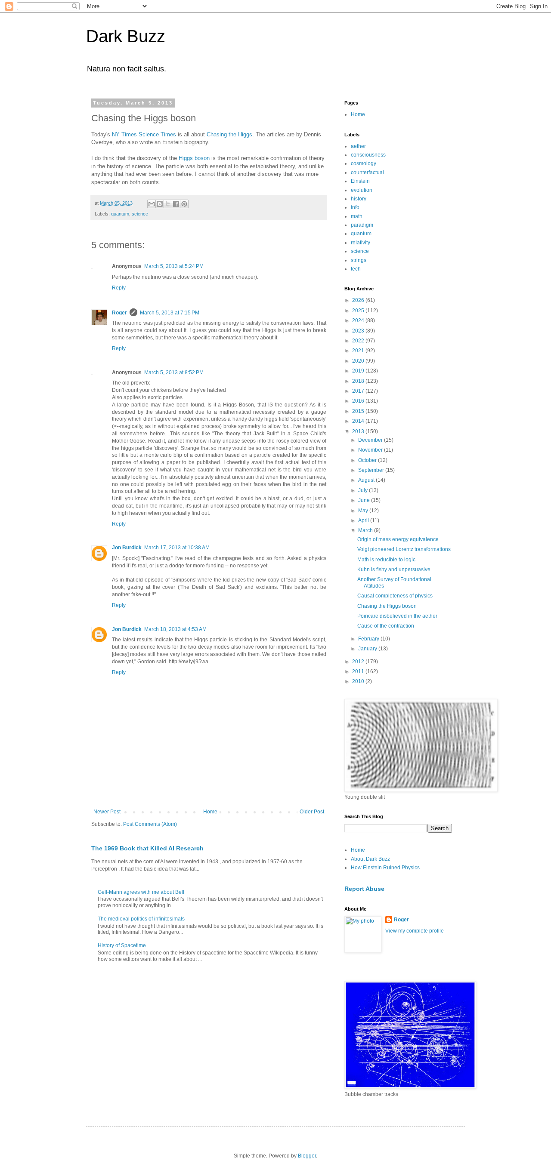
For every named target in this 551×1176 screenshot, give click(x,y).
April (364, 520)
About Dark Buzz (370, 859)
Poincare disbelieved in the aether (397, 616)
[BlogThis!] (159, 204)
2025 (358, 311)
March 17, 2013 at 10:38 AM (177, 548)
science (140, 213)
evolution (361, 190)
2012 (358, 662)
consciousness (368, 155)
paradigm (362, 225)
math (356, 216)
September (371, 470)
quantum (120, 213)
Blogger (307, 1156)
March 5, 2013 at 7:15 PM (169, 313)
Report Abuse (364, 888)
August (367, 480)
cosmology (363, 163)
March (366, 530)
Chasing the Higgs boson (387, 606)
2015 (358, 411)
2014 (358, 421)
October (368, 460)
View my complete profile (414, 931)
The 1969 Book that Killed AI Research (147, 848)
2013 (358, 431)
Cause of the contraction (385, 626)
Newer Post (107, 812)
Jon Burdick (127, 548)
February (369, 639)
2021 (358, 351)
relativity (360, 243)
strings (358, 260)
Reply (119, 288)
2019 (358, 371)
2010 (358, 681)
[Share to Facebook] (176, 204)
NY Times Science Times (144, 134)
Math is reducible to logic (386, 560)
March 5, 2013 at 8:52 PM (174, 372)
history (358, 199)
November (371, 450)
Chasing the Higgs (229, 134)
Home (210, 812)
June (364, 500)
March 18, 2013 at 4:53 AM (175, 629)
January (368, 649)
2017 (358, 391)
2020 (358, 361)
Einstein (360, 181)
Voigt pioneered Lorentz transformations (404, 549)
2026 (358, 300)
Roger (119, 313)
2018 (358, 381)
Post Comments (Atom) (150, 824)
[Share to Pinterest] (184, 204)
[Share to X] (168, 204)
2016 (358, 401)
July (363, 490)
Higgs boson (194, 158)
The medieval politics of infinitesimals (141, 919)
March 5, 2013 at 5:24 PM (174, 266)
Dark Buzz (125, 36)
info (355, 207)
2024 (358, 320)
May (363, 511)
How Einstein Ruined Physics (385, 868)
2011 (358, 671)
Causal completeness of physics (395, 596)
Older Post (312, 812)
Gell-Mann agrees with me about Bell (141, 892)
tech (356, 269)
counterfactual (367, 172)
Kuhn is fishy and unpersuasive (393, 569)
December (371, 440)
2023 (358, 331)
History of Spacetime (122, 945)
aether (358, 146)
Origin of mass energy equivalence (398, 539)
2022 (358, 341)
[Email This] (151, 204)
